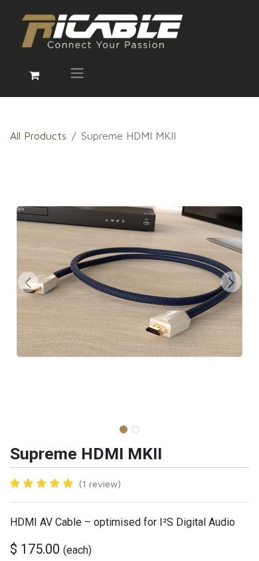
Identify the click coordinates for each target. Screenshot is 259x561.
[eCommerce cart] (34, 75)
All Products (38, 136)
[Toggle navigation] (77, 75)
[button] (28, 281)
